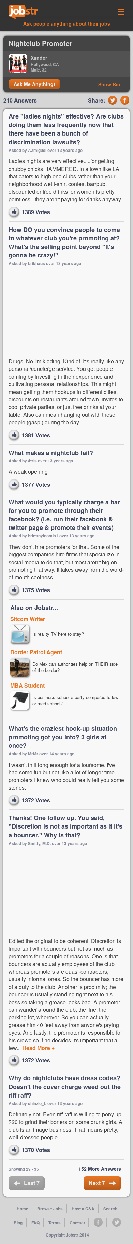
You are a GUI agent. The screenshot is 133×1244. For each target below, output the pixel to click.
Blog (18, 1222)
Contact (77, 1222)
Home (22, 1209)
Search (110, 1209)
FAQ (35, 1222)
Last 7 (32, 1183)
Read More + (38, 1048)
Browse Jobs (50, 1209)
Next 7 (97, 1183)
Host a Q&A (83, 1209)
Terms (54, 1222)
